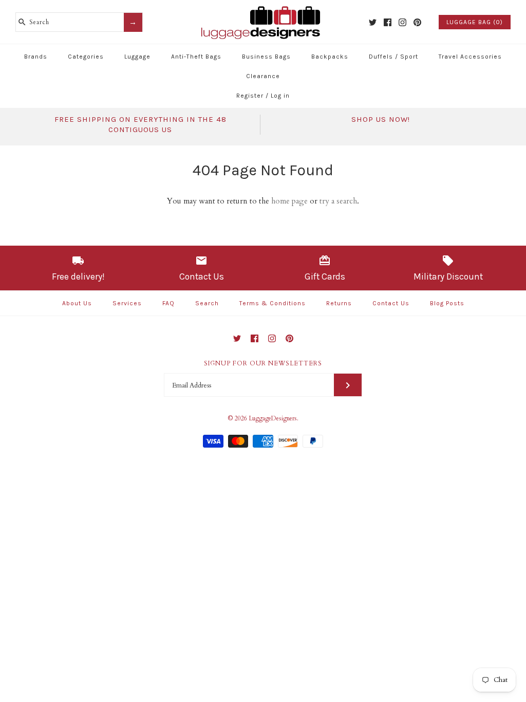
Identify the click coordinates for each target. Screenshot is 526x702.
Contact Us (390, 303)
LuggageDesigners (273, 418)
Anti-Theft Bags (196, 56)
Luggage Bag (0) (474, 22)
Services (127, 303)
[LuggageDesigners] (263, 7)
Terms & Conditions (272, 303)
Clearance (263, 76)
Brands (35, 56)
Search (207, 303)
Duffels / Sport (393, 56)
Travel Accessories (470, 56)
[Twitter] (373, 22)
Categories (86, 56)
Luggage (137, 56)
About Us (77, 303)
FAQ (168, 303)
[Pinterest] (417, 22)
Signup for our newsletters (263, 363)
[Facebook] (387, 22)
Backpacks (329, 56)
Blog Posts (447, 303)
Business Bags (266, 56)
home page (289, 201)
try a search (338, 201)
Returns (339, 303)
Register (250, 95)
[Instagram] (402, 22)
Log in (280, 95)
